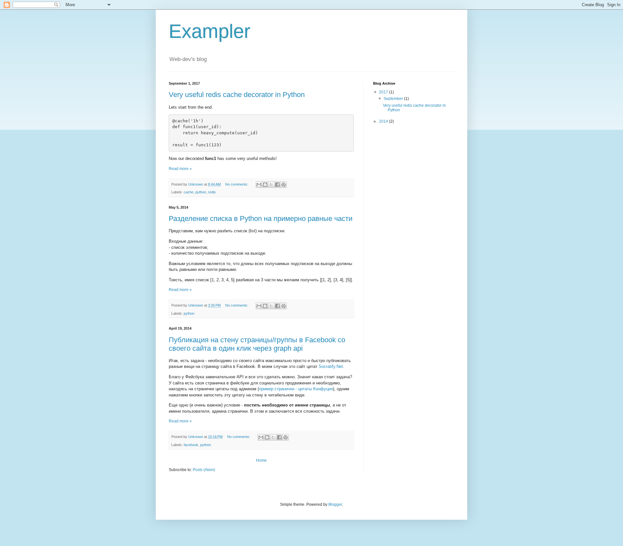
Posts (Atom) (204, 469)
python (200, 192)
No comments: (237, 184)
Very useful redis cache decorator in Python (237, 95)
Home (261, 460)
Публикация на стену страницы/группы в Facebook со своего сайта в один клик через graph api (257, 344)
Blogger (335, 504)
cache (188, 192)
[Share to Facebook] (277, 184)
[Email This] (259, 184)
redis (212, 192)
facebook (191, 445)
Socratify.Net (331, 366)
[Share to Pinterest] (283, 184)
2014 (384, 121)
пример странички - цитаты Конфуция (296, 388)
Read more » (180, 168)
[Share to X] (271, 184)
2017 (384, 92)
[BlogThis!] (265, 184)
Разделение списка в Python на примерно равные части (260, 218)
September (394, 98)
